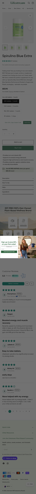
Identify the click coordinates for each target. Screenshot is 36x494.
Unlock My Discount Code (9, 251)
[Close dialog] (35, 236)
